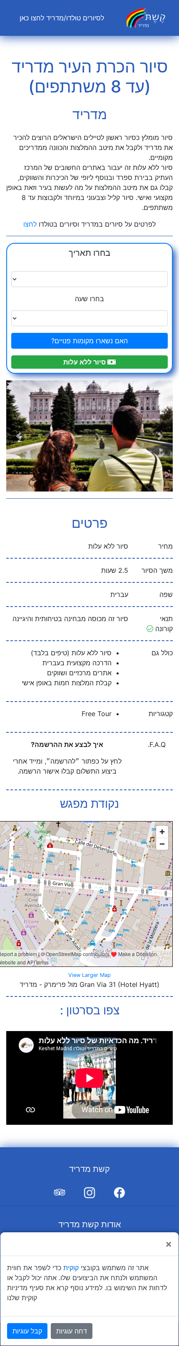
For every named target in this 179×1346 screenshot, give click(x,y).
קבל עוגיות (27, 1331)
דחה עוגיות (71, 1331)
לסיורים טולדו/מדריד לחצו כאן (60, 17)
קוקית (71, 1268)
